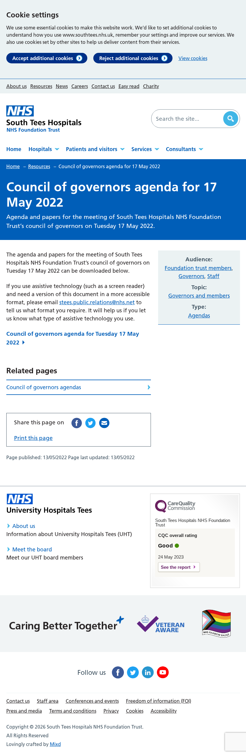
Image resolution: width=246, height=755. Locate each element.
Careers (79, 86)
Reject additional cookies (128, 58)
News (62, 86)
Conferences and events (92, 701)
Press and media (24, 711)
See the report (175, 567)
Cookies (134, 711)
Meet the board (32, 549)
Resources (41, 86)
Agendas (199, 315)
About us (16, 86)
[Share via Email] (104, 423)
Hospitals (40, 149)
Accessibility (164, 711)
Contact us (103, 86)
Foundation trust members (198, 268)
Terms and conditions (72, 711)
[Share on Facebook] (76, 423)
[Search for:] (188, 118)
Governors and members (199, 295)
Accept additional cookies (42, 58)
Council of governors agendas (43, 387)
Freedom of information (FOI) (158, 701)
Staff (213, 276)
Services (141, 149)
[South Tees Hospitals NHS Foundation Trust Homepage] (43, 118)
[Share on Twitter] (90, 423)
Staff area (47, 701)
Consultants (181, 149)
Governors (191, 276)
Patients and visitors (91, 149)
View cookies (192, 58)
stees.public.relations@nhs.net (97, 302)
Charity (151, 86)
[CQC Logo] (175, 511)
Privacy (111, 711)
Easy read (129, 86)
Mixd (55, 744)
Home (13, 149)
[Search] (230, 118)
